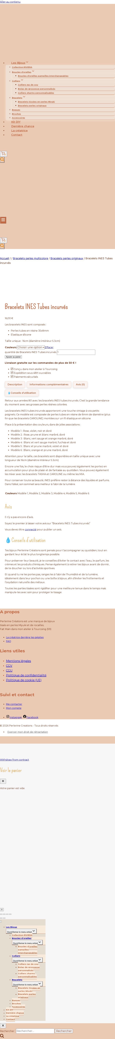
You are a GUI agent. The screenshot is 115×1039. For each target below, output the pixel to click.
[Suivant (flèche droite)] (4, 918)
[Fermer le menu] (1, 921)
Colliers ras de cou (28, 84)
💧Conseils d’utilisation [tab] (22, 392)
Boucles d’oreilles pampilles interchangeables (43, 76)
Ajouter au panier (13, 357)
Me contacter (14, 704)
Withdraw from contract (14, 759)
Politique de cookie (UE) (23, 680)
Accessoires (18, 118)
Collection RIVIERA (22, 67)
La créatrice (19, 130)
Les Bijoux (11, 927)
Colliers (16, 956)
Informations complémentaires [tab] (49, 384)
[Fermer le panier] (3, 781)
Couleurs (10, 347)
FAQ (8, 641)
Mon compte (13, 708)
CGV (9, 665)
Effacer (49, 347)
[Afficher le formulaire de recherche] (2, 160)
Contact (16, 135)
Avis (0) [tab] (80, 384)
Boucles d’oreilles (21, 938)
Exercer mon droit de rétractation (27, 732)
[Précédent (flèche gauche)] (1, 918)
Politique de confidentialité (26, 675)
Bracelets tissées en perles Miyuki (36, 101)
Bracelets (17, 979)
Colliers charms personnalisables (36, 93)
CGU (9, 670)
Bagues (16, 110)
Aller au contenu (10, 1)
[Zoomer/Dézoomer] (1, 914)
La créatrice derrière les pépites (25, 637)
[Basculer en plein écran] (4, 914)
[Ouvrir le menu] (3, 220)
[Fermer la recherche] (3, 1025)
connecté (30, 529)
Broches (16, 114)
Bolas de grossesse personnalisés (36, 89)
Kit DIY (16, 122)
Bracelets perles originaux (32, 105)
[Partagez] (7, 914)
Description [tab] (15, 384)
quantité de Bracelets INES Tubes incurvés (30, 352)
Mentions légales (18, 661)
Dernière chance (22, 126)
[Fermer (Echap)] (10, 914)
